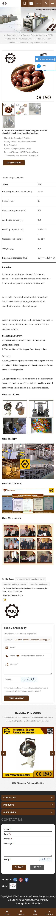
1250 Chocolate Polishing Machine (28, 783)
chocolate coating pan (39, 584)
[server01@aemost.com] (4, 599)
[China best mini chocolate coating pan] (28, 20)
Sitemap (19, 903)
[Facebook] (26, 880)
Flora (43, 66)
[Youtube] (21, 880)
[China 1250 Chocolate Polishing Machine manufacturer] (28, 752)
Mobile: (8, 839)
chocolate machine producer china (30, 579)
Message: (9, 843)
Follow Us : (7, 879)
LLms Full (37, 903)
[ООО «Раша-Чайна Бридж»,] (15, 880)
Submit (19, 867)
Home (9, 35)
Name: (7, 829)
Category (16, 35)
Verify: (7, 859)
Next (52, 753)
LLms (27, 903)
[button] (20, 30)
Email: (7, 834)
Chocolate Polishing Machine (34, 35)
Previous (3, 753)
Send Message (16, 698)
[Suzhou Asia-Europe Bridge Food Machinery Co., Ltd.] (4, 3)
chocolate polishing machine (15, 584)
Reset (37, 867)
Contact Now (14, 163)
